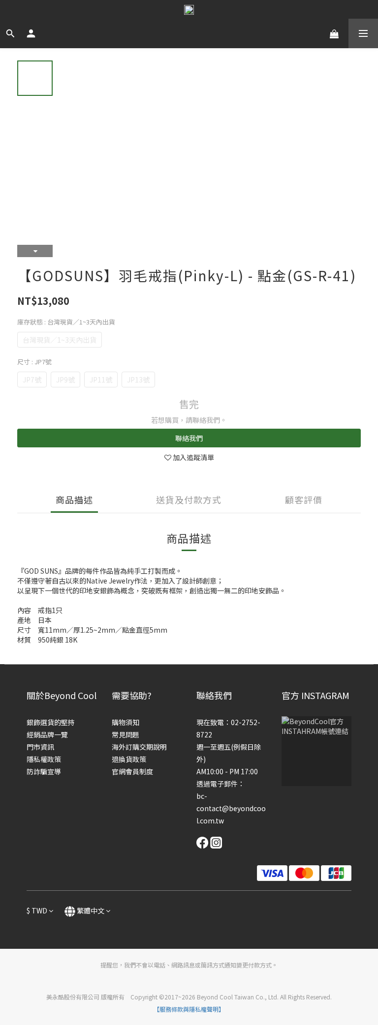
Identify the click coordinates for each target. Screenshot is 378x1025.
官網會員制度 (132, 771)
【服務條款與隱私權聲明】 (189, 1009)
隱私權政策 (44, 759)
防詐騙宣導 (44, 771)
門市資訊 (40, 747)
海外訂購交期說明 (139, 747)
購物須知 (125, 722)
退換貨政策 (129, 759)
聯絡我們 (189, 438)
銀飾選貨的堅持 (51, 722)
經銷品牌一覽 (47, 734)
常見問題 (125, 734)
